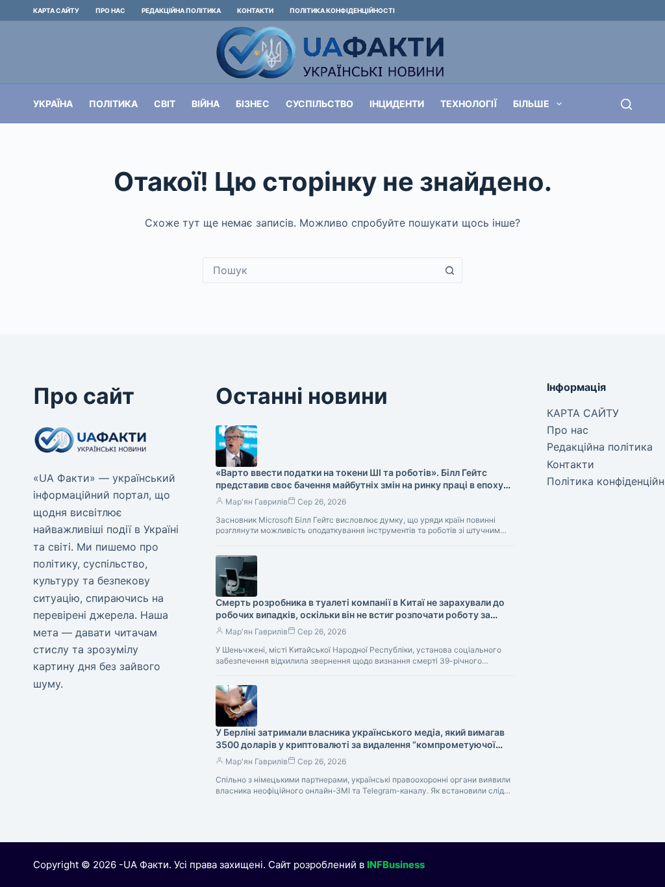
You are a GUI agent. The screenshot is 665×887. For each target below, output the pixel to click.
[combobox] (320, 270)
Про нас (110, 10)
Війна (206, 103)
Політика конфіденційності (342, 10)
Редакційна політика (181, 10)
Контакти (255, 10)
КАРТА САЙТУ (56, 10)
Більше (531, 103)
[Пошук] (626, 104)
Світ (164, 103)
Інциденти (397, 103)
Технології (468, 103)
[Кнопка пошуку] (449, 270)
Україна (53, 103)
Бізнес (253, 103)
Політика (113, 103)
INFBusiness (396, 864)
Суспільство (319, 103)
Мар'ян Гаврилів (256, 501)
